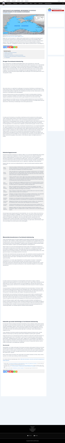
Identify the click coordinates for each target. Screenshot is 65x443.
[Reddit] (10, 47)
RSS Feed (30, 435)
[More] (16, 47)
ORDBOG (26, 1)
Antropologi (9, 3)
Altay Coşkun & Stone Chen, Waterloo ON (12, 36)
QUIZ (22, 1)
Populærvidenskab (48, 3)
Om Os (32, 427)
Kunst (35, 3)
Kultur (31, 3)
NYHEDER (8, 1)
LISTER (18, 1)
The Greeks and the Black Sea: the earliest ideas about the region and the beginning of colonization (23, 363)
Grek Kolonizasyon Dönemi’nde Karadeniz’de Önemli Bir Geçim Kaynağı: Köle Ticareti (21, 365)
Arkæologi (15, 3)
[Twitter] (6, 47)
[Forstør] (43, 15)
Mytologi (25, 3)
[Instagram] (8, 47)
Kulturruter (40, 3)
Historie (20, 3)
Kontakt (32, 431)
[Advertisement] (23, 80)
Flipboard (36, 435)
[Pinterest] (12, 47)
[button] (11, 3)
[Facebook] (4, 47)
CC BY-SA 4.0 (21, 36)
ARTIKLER (14, 1)
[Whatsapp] (14, 47)
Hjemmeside (32, 426)
